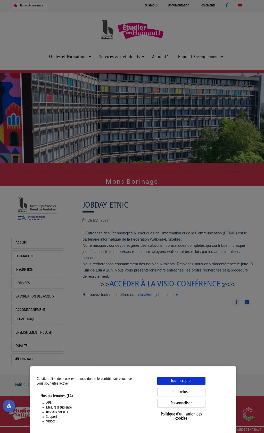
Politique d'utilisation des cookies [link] (181, 416)
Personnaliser (181, 403)
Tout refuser (181, 392)
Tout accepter (181, 381)
